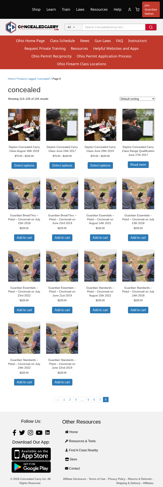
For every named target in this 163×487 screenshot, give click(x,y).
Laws (80, 9)
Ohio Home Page (30, 40)
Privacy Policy (116, 478)
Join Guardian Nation (151, 9)
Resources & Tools (82, 441)
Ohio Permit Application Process (104, 56)
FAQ (119, 40)
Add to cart (24, 237)
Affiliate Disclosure (74, 478)
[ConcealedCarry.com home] (32, 27)
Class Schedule (62, 40)
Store (73, 459)
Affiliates (148, 483)
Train (66, 9)
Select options (24, 165)
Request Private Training (45, 48)
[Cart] (137, 9)
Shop (36, 9)
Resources (99, 9)
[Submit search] (150, 27)
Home (11, 78)
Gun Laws (103, 40)
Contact (74, 468)
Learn (51, 9)
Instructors (137, 40)
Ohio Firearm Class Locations (81, 63)
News (84, 40)
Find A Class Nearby (83, 450)
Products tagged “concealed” (33, 78)
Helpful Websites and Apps (116, 48)
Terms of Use (97, 478)
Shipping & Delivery (128, 483)
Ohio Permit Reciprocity (51, 56)
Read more (138, 164)
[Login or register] (129, 9)
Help (117, 9)
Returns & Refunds (140, 478)
